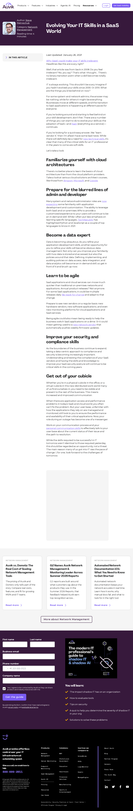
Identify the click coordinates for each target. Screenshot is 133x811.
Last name (35, 639)
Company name (11, 675)
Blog (106, 753)
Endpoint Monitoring (45, 767)
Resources (88, 5)
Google (94, 180)
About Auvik (109, 748)
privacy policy (13, 707)
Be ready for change (73, 294)
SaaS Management (47, 774)
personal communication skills (63, 428)
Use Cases (45, 795)
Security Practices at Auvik (63, 802)
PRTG (79, 761)
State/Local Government (64, 760)
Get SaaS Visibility (121, 5)
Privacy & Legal (61, 805)
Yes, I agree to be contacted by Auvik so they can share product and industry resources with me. (30, 689)
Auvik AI (44, 779)
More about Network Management (66, 619)
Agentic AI (66, 5)
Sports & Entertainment (65, 791)
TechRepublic (85, 219)
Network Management (27, 28)
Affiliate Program (47, 805)
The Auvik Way (110, 775)
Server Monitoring (48, 761)
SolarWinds (82, 756)
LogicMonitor (83, 767)
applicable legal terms (30, 707)
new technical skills (94, 138)
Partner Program (111, 759)
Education (63, 766)
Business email (11, 651)
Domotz (80, 772)
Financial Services (63, 778)
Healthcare (63, 772)
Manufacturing (65, 784)
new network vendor (84, 324)
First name (8, 639)
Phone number (11, 663)
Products (21, 5)
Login (106, 5)
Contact (107, 780)
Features (36, 5)
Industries (50, 5)
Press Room (108, 769)
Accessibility (46, 802)
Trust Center (79, 802)
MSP (60, 753)
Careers (107, 764)
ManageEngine (83, 777)
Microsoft (79, 180)
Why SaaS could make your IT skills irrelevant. (72, 60)
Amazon (68, 180)
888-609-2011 (13, 772)
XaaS (74, 123)
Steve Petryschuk (24, 21)
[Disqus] (77, 505)
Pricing (77, 5)
